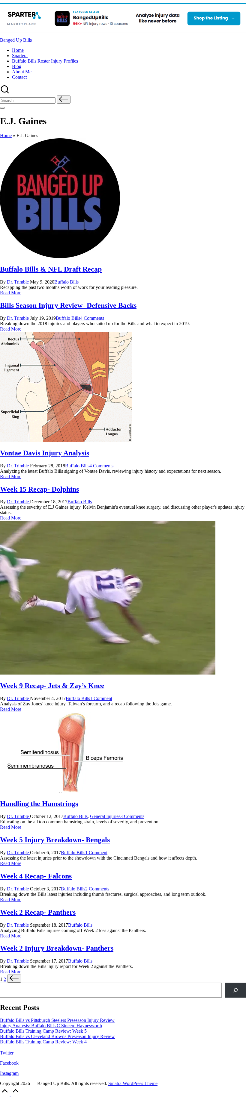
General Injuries (105, 816)
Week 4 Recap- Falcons (36, 876)
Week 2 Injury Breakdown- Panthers (56, 948)
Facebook (9, 1063)
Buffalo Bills (66, 281)
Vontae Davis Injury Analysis (44, 453)
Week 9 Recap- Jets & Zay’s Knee (52, 686)
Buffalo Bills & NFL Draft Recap (51, 269)
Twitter (7, 1052)
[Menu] (2, 108)
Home (6, 135)
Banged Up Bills (16, 40)
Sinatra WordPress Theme (133, 1083)
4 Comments (92, 318)
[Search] (235, 990)
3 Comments (132, 816)
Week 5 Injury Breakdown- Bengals (55, 840)
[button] (63, 100)
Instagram (9, 1073)
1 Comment (101, 698)
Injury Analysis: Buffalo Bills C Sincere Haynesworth (51, 1025)
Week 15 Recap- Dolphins (39, 489)
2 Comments (97, 888)
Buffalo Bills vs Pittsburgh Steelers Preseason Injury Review (57, 1020)
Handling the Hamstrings (39, 803)
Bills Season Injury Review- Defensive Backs (68, 305)
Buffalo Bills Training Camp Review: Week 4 (43, 1041)
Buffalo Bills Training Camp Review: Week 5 (43, 1031)
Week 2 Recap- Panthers (38, 912)
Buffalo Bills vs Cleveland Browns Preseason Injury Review (57, 1036)
